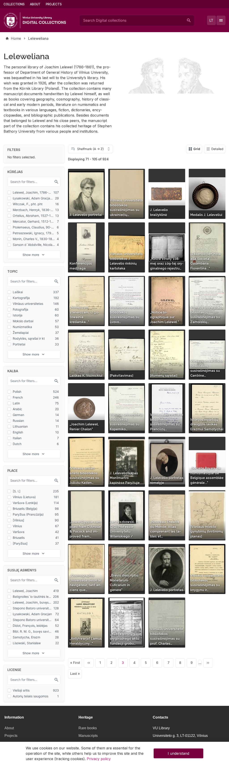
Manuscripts (88, 736)
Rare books (87, 728)
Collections (14, 4)
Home (16, 38)
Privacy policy (99, 759)
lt (211, 20)
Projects (54, 4)
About (35, 4)
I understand (178, 753)
